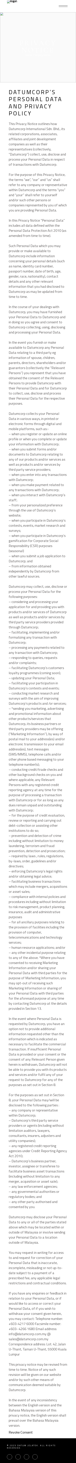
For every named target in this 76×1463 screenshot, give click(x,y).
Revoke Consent (21, 1432)
